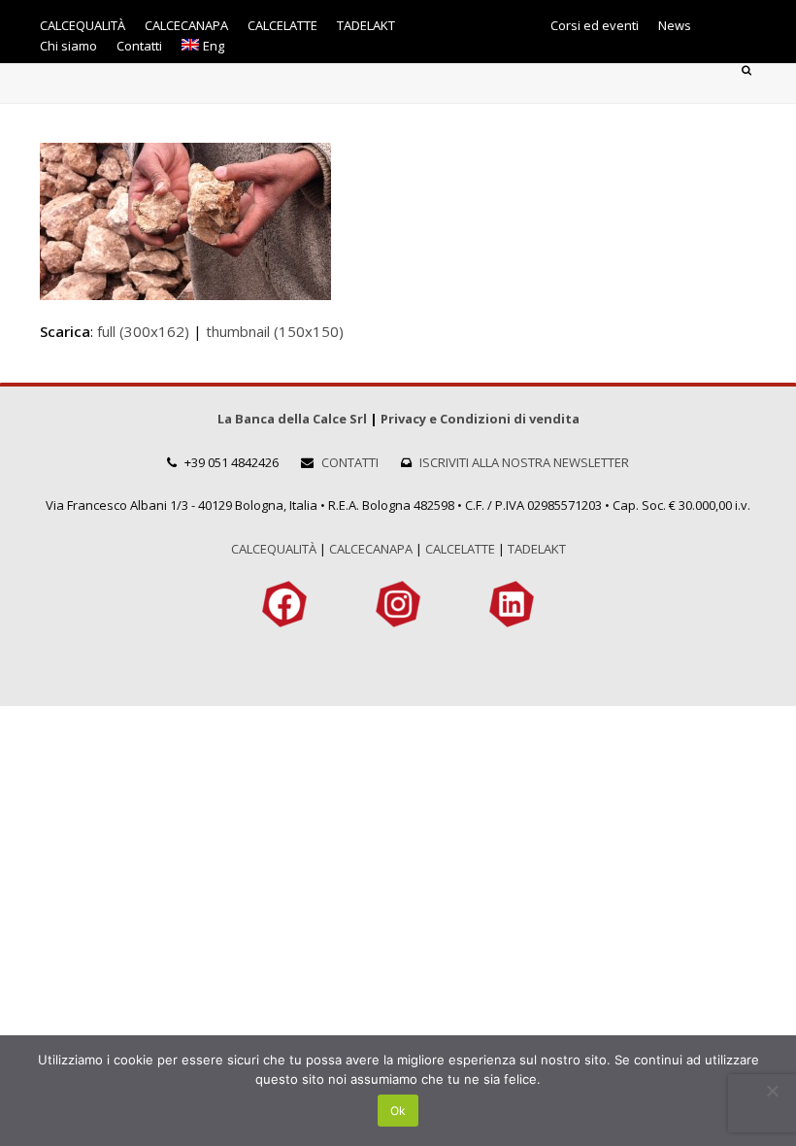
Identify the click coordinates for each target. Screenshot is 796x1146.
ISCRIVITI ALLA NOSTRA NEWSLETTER (524, 462)
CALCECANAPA (371, 548)
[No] (771, 1090)
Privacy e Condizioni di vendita (480, 418)
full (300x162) (143, 331)
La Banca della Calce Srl (292, 418)
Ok (398, 1110)
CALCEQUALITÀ (273, 548)
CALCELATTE (460, 548)
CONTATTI (350, 462)
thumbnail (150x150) (275, 331)
